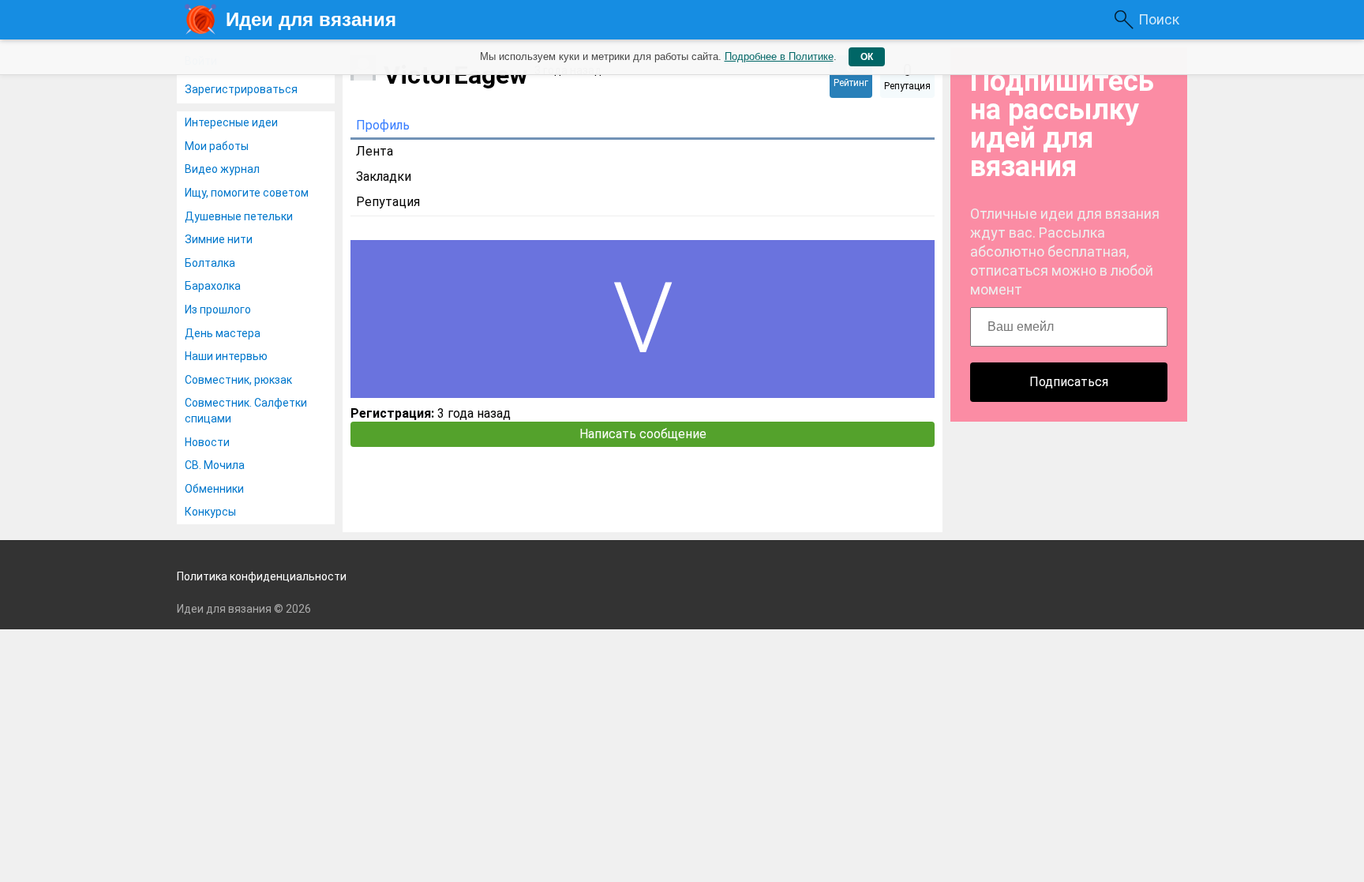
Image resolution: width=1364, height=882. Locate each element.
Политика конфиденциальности (262, 576)
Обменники (214, 488)
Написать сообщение (642, 433)
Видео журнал (222, 169)
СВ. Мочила (215, 465)
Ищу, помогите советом (247, 192)
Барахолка (213, 286)
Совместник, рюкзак (238, 379)
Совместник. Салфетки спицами (246, 410)
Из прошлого (218, 309)
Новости (207, 442)
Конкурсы (210, 511)
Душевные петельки (239, 216)
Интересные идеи (231, 122)
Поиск (1158, 19)
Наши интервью (226, 356)
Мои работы (217, 146)
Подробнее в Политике (779, 56)
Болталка (210, 263)
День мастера (222, 333)
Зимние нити (219, 239)
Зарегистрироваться (241, 89)
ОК (866, 56)
